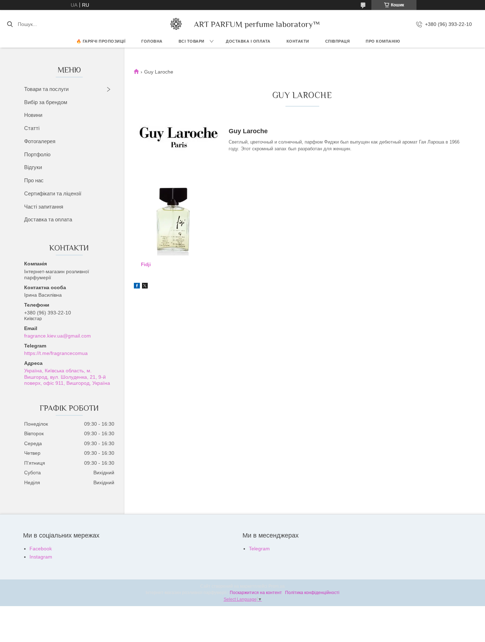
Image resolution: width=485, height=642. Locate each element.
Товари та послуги (46, 89)
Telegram (259, 548)
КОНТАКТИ (298, 41)
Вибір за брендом (45, 102)
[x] (145, 287)
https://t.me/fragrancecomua (56, 353)
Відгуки (33, 167)
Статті (31, 128)
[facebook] (137, 287)
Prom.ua (276, 586)
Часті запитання (43, 207)
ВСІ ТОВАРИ (192, 41)
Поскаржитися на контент (256, 592)
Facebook (40, 548)
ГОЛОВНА (152, 41)
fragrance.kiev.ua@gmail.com (57, 336)
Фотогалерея (39, 141)
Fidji (146, 264)
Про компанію (383, 41)
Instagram (40, 557)
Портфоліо (37, 154)
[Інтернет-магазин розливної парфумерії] (176, 24)
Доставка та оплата (48, 219)
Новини (33, 115)
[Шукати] (10, 24)
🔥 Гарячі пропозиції (101, 41)
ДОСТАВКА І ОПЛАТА (248, 41)
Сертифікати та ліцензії (52, 193)
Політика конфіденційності (312, 592)
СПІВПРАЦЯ (337, 41)
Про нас (34, 180)
